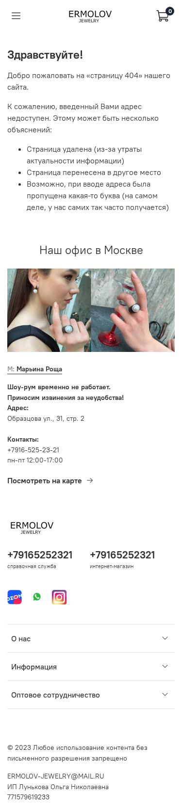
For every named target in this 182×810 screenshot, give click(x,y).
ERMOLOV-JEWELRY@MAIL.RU (55, 776)
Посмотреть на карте (44, 480)
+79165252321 (39, 554)
